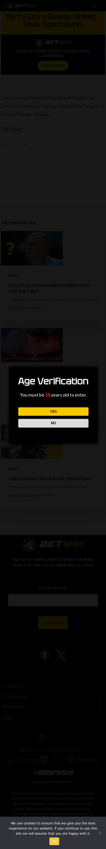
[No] (99, 832)
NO (53, 423)
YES (53, 411)
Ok (54, 841)
